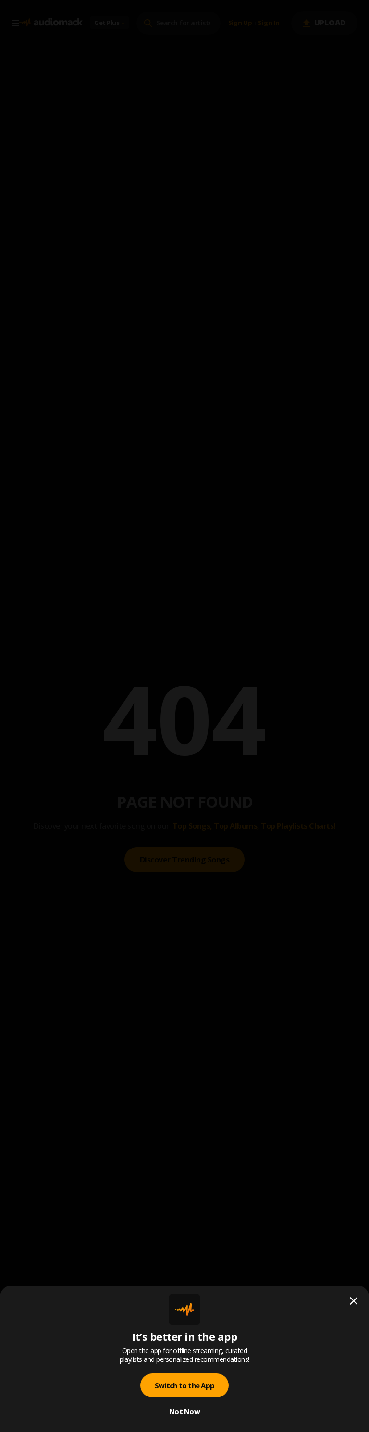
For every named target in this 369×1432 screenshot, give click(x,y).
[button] (184, 716)
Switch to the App (184, 1385)
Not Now (184, 1411)
